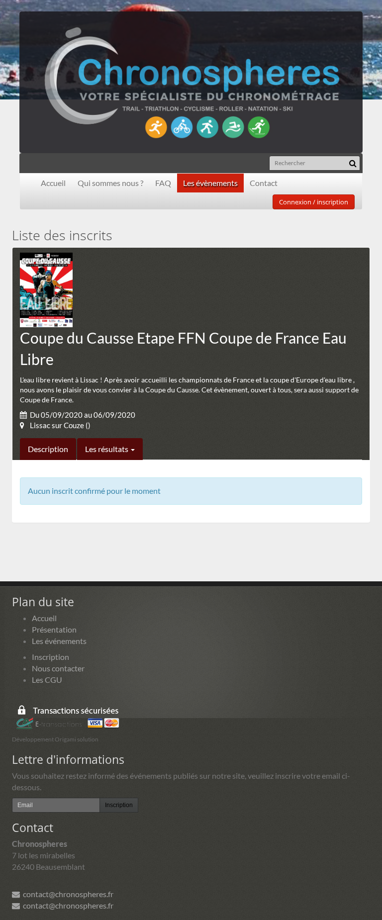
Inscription (50, 656)
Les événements (59, 640)
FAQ (163, 182)
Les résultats (107, 449)
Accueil (53, 182)
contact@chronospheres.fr (66, 894)
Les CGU (47, 679)
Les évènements (210, 182)
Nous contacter (58, 668)
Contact (264, 182)
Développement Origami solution (55, 739)
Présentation (54, 629)
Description (48, 449)
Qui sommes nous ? (110, 182)
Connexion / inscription (313, 201)
